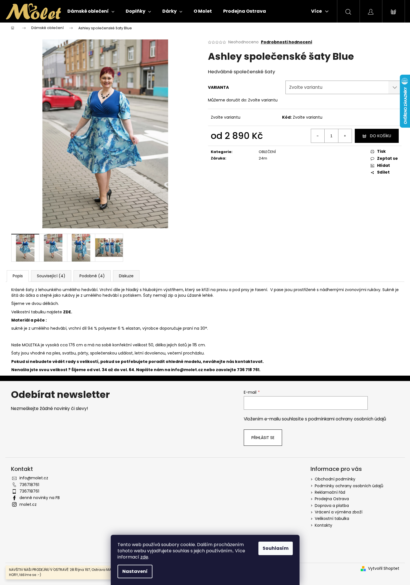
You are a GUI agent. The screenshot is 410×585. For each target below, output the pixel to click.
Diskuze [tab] (126, 276)
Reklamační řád (330, 492)
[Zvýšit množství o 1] (345, 136)
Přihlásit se (262, 437)
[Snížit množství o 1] (318, 136)
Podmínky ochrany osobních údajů (349, 486)
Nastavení (135, 571)
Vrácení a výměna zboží (338, 512)
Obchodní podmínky (335, 479)
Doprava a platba (332, 505)
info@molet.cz (187, 370)
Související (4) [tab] (51, 276)
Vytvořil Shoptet (383, 568)
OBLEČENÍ (267, 151)
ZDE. (67, 312)
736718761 (29, 485)
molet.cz (28, 504)
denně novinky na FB (39, 497)
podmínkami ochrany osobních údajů (347, 419)
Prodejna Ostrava (332, 499)
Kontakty (323, 525)
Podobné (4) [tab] (92, 276)
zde (144, 557)
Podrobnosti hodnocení (286, 42)
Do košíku (380, 136)
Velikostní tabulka (332, 518)
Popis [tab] (18, 276)
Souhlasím (276, 548)
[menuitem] (91, 11)
